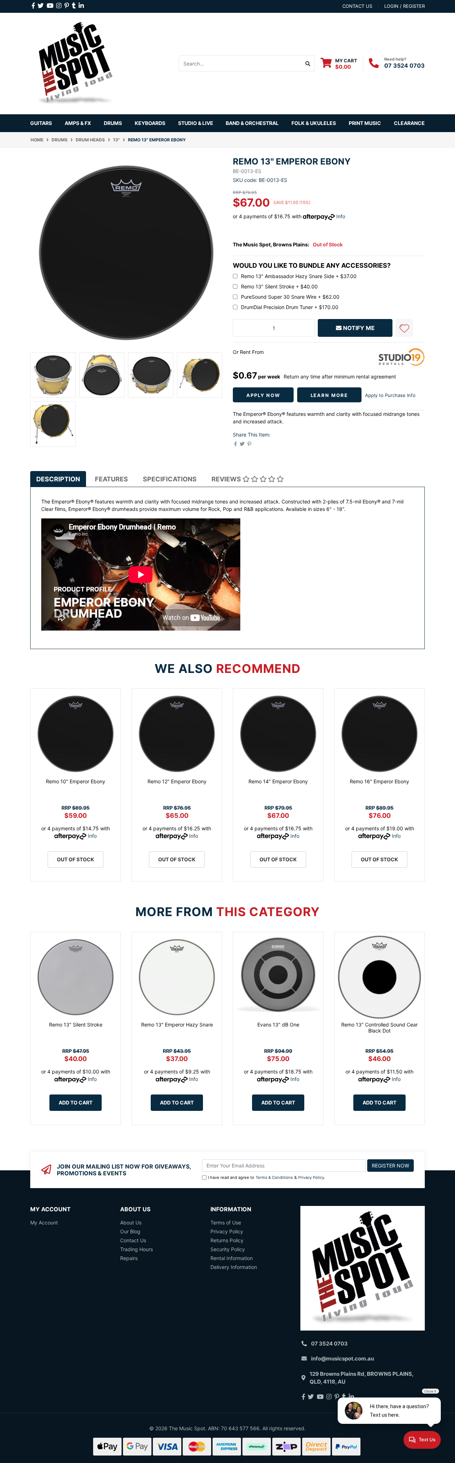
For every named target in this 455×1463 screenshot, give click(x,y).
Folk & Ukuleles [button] (313, 123)
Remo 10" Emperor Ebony (75, 781)
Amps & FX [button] (78, 123)
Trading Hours (136, 1249)
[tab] (58, 479)
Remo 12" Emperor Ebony (177, 781)
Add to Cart (75, 1102)
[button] (404, 328)
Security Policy (227, 1249)
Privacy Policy (311, 1177)
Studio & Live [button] (195, 123)
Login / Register (404, 6)
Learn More (329, 395)
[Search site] (308, 63)
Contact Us (133, 1240)
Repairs (129, 1258)
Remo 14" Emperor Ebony (278, 781)
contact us (357, 6)
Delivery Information (233, 1267)
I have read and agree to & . (266, 1177)
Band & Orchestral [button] (252, 123)
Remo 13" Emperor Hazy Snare (177, 1025)
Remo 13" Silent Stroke (75, 1025)
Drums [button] (113, 123)
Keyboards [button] (150, 123)
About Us (130, 1222)
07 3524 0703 (404, 65)
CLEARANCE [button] (409, 123)
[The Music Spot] (75, 63)
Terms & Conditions (274, 1177)
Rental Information (231, 1258)
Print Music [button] (365, 123)
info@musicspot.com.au (342, 1358)
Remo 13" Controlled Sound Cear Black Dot (379, 1028)
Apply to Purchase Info (390, 395)
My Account (44, 1222)
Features (111, 479)
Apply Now (263, 395)
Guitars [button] (41, 123)
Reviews (227, 479)
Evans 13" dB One (278, 1025)
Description (58, 479)
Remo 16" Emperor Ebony (379, 781)
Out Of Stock (75, 859)
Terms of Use (225, 1222)
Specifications (170, 479)
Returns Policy (226, 1240)
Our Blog (130, 1231)
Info (340, 216)
